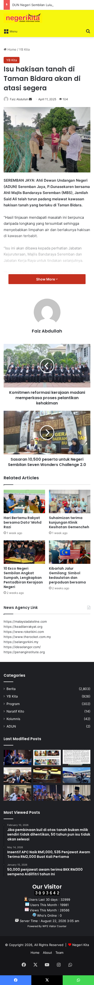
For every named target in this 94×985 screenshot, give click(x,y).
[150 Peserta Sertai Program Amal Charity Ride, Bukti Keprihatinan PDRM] (76, 775)
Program (13, 704)
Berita (11, 689)
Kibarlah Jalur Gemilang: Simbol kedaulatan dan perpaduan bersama (67, 575)
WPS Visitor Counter (54, 926)
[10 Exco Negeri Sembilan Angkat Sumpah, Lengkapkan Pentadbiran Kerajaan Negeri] (24, 552)
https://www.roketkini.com (24, 632)
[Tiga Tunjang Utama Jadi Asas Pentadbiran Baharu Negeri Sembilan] (47, 793)
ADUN (11, 726)
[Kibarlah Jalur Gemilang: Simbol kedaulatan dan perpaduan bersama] (69, 552)
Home (11, 49)
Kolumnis (13, 719)
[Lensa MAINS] (47, 758)
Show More (46, 279)
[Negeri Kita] (23, 18)
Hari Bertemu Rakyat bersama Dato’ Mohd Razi (22, 522)
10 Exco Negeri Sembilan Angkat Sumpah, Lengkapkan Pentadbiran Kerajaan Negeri (23, 577)
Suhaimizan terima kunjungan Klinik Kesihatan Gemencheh (69, 522)
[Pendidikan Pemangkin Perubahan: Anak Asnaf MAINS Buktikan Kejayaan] (76, 758)
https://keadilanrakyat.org (23, 626)
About (47, 952)
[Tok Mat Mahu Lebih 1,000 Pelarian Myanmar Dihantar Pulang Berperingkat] (17, 793)
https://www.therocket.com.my (27, 637)
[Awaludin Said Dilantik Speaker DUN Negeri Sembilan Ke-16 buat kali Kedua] (47, 775)
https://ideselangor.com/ (22, 647)
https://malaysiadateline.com (25, 621)
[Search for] (88, 31)
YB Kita (24, 49)
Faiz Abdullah (19, 99)
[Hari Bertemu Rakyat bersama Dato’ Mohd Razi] (24, 501)
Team (59, 952)
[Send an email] (30, 99)
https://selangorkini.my (21, 642)
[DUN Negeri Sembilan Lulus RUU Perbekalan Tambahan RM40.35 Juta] (17, 775)
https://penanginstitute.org (24, 652)
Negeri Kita (80, 945)
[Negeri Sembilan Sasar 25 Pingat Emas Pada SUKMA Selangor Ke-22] (76, 793)
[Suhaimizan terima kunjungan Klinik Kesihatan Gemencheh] (69, 501)
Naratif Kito (15, 711)
